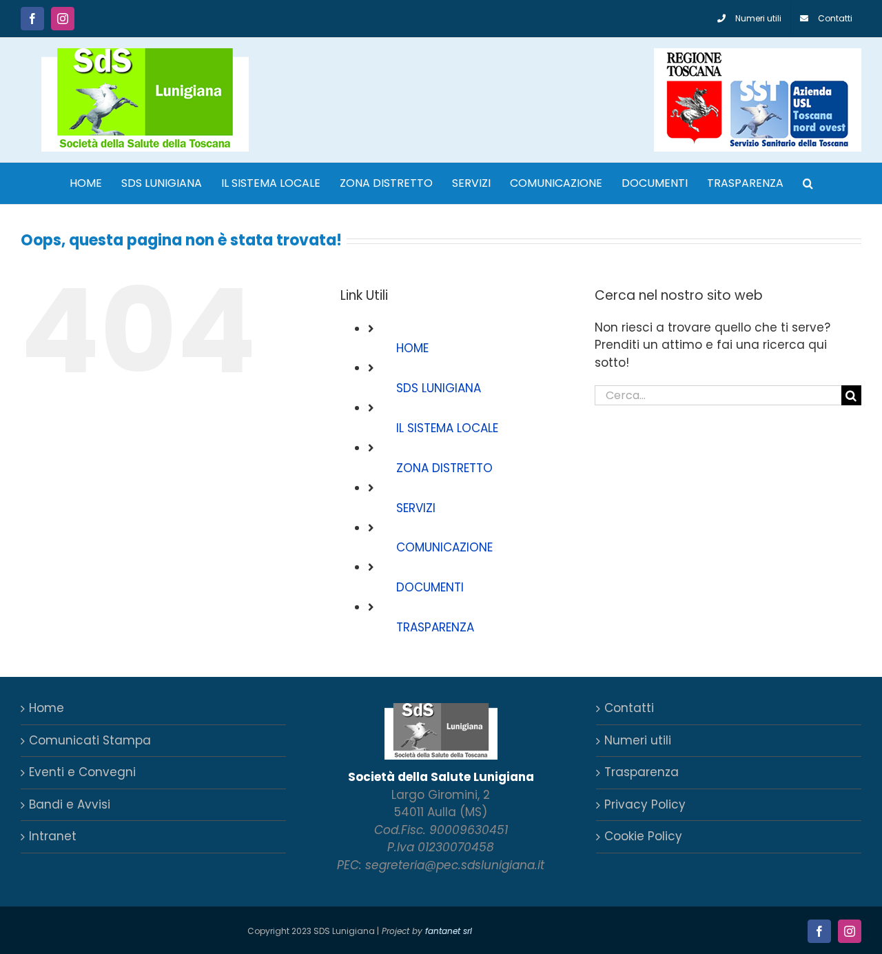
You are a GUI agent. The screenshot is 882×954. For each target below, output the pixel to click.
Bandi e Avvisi (69, 804)
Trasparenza (641, 772)
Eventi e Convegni (82, 772)
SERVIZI (415, 508)
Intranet (52, 836)
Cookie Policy (643, 836)
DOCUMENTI (430, 587)
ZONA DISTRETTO (444, 468)
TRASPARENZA (435, 627)
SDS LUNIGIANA (438, 388)
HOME (412, 348)
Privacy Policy (645, 804)
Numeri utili (637, 740)
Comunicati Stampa (90, 740)
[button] (808, 183)
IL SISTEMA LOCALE (447, 428)
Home (46, 708)
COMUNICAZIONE (444, 547)
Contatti (629, 708)
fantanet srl (448, 931)
